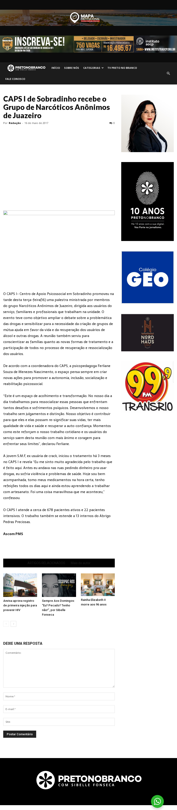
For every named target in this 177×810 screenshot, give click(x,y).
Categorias (91, 67)
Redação (15, 123)
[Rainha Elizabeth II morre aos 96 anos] (98, 584)
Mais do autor (81, 563)
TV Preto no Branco (122, 67)
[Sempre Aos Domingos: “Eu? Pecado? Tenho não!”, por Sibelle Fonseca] (59, 585)
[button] (168, 73)
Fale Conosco (15, 79)
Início (55, 67)
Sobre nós (71, 67)
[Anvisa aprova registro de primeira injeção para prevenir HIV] (20, 585)
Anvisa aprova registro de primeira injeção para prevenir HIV (20, 605)
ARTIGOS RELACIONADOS (46, 563)
